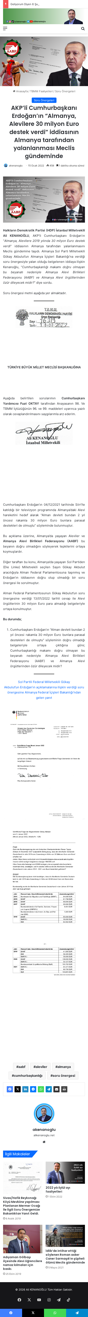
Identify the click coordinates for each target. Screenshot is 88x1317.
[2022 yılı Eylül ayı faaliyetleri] (65, 1173)
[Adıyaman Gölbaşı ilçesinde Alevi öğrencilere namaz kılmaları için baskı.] (22, 1239)
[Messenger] (33, 1089)
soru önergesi (64, 1075)
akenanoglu (16, 165)
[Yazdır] (64, 1089)
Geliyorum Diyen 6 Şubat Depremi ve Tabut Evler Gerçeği (46, 4)
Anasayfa (21, 91)
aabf (21, 1067)
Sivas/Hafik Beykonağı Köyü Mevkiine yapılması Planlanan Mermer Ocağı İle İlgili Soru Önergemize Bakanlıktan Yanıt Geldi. (21, 1206)
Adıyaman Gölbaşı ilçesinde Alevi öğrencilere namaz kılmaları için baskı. (22, 1263)
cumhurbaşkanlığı (28, 1075)
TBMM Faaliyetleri (41, 91)
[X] (18, 1089)
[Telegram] (49, 1089)
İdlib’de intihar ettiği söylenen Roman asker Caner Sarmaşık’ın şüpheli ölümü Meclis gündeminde (65, 1257)
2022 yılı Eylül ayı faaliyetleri (58, 1190)
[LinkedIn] (25, 1089)
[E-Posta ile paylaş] (56, 1089)
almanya (64, 1067)
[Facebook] (10, 1089)
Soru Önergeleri (65, 91)
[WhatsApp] (41, 1089)
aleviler (41, 1067)
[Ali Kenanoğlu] (44, 16)
